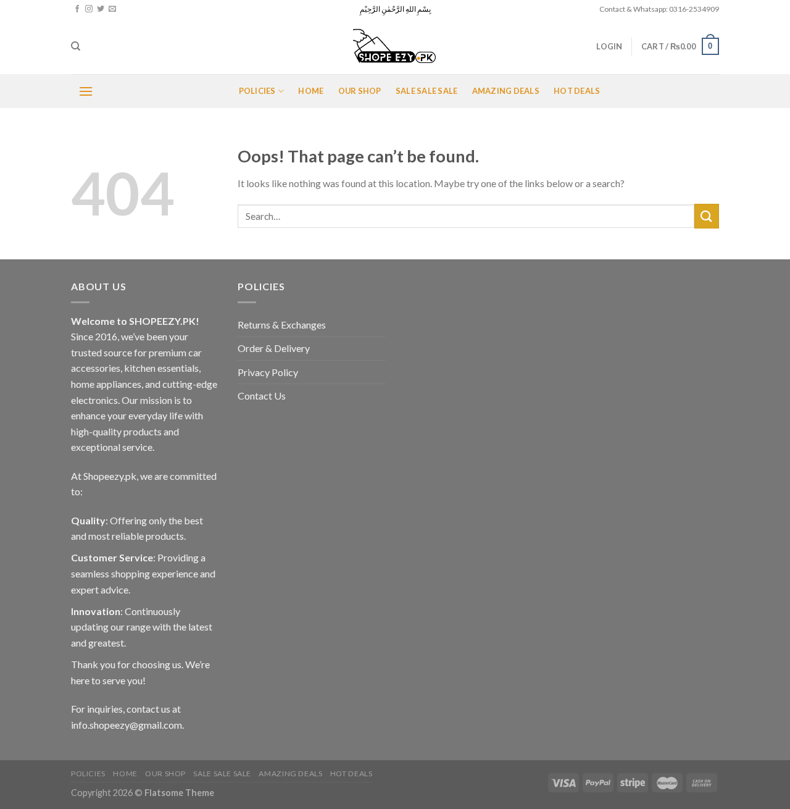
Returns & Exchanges (282, 324)
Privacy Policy (268, 372)
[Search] (75, 46)
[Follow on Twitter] (100, 9)
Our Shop (359, 91)
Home (310, 91)
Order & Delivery (274, 348)
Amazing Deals (505, 91)
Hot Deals (577, 91)
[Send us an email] (112, 9)
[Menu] (86, 91)
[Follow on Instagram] (89, 9)
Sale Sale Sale (427, 91)
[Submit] (706, 216)
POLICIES (257, 91)
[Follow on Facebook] (77, 9)
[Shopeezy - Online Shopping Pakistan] (395, 46)
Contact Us (262, 395)
